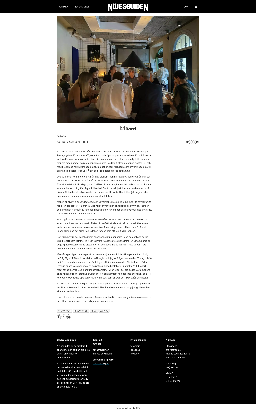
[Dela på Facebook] (188, 142)
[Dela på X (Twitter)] (193, 142)
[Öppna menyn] (196, 6)
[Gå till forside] (128, 7)
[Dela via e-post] (197, 142)
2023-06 (104, 311)
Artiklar (64, 6)
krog (94, 311)
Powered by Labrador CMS (128, 408)
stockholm (64, 311)
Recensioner (82, 6)
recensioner (81, 311)
